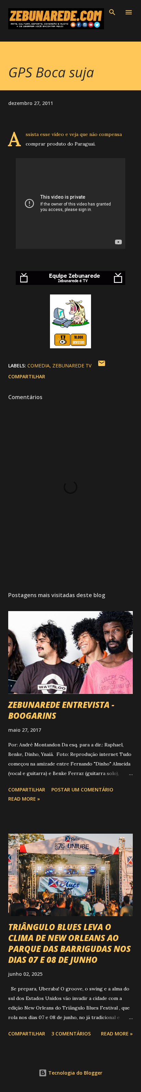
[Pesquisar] (112, 12)
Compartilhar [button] (26, 376)
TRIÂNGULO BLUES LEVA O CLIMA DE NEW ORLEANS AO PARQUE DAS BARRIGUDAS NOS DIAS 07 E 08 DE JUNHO (69, 943)
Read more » (24, 798)
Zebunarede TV (71, 365)
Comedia (38, 365)
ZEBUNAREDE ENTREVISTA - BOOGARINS (61, 710)
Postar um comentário (82, 789)
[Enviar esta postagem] (102, 365)
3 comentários (71, 1033)
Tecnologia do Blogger (74, 1073)
